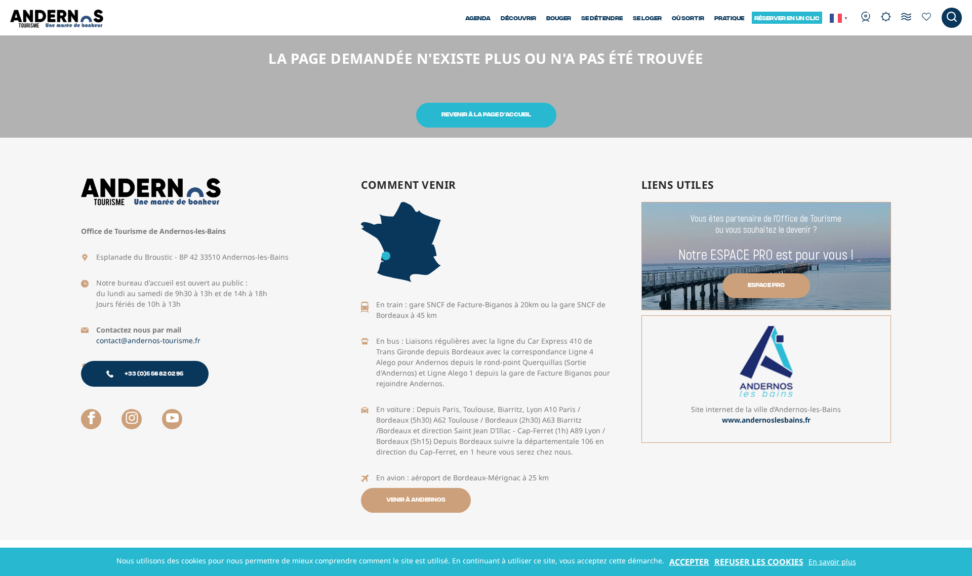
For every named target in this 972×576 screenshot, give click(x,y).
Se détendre (602, 17)
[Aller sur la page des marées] (906, 18)
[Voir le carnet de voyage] (926, 18)
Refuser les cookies (758, 561)
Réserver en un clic (787, 17)
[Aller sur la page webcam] (865, 18)
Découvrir (518, 17)
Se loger (647, 17)
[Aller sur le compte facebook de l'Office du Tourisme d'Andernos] (91, 419)
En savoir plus (832, 561)
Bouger (558, 17)
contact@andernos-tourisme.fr (148, 340)
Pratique (729, 17)
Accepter (689, 561)
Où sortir (688, 17)
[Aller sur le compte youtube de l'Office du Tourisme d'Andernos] (172, 419)
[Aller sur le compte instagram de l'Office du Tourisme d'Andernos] (132, 419)
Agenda (478, 17)
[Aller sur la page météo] (886, 18)
